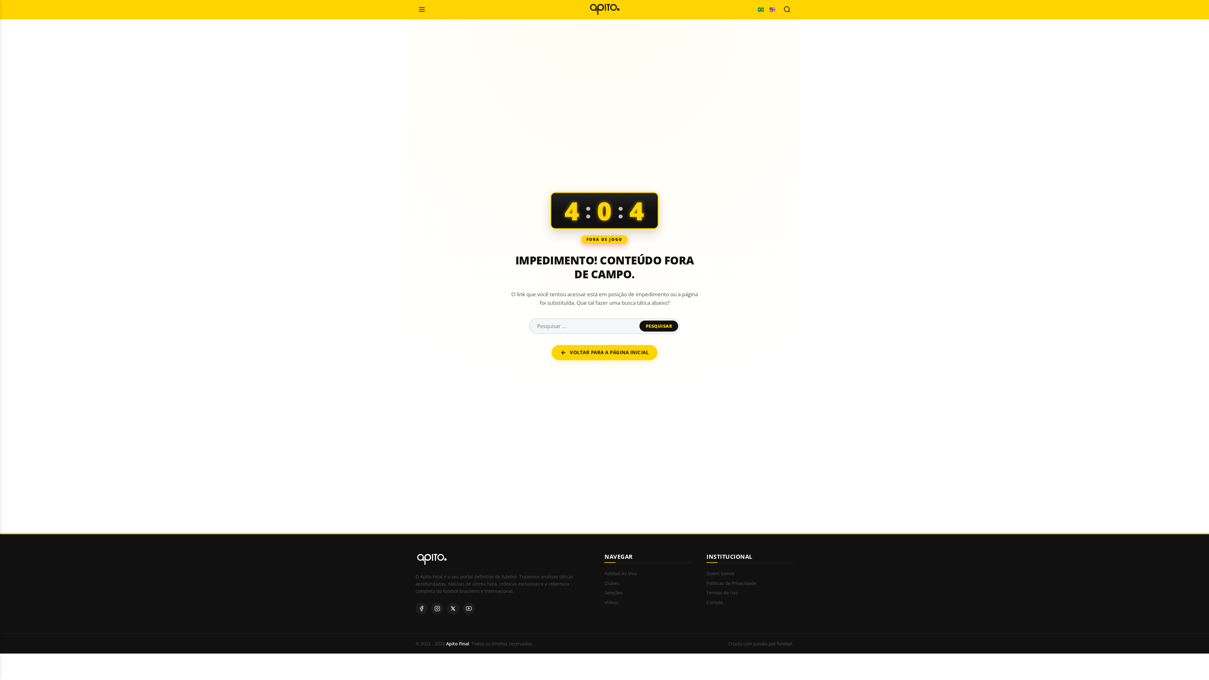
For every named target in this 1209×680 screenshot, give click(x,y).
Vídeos (611, 602)
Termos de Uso (722, 593)
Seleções (613, 593)
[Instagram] (437, 609)
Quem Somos (721, 573)
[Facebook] (422, 609)
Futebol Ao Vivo (620, 573)
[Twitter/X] (453, 609)
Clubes (611, 583)
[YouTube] (469, 609)
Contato (715, 602)
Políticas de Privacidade (731, 583)
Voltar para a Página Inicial (609, 352)
